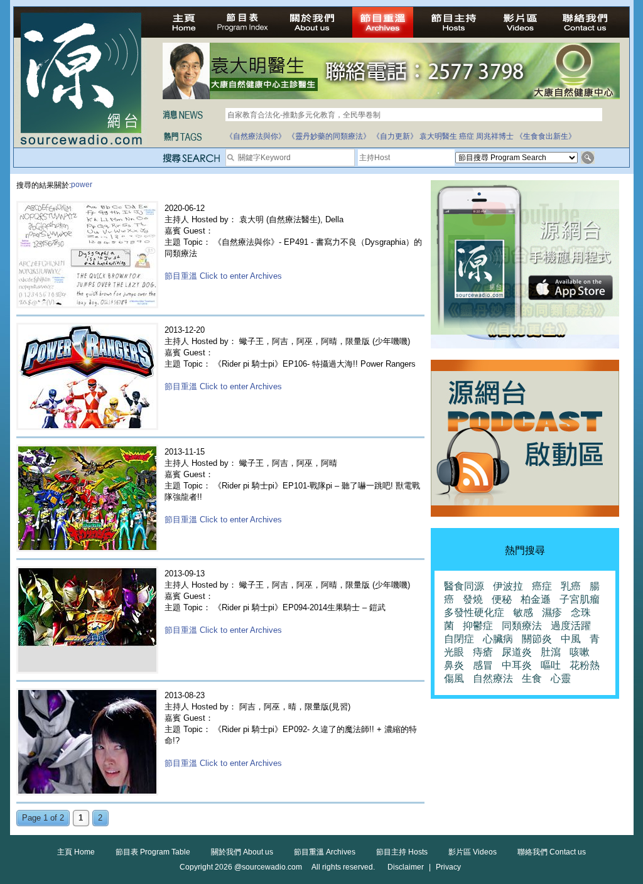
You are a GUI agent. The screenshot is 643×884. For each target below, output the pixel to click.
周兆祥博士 (495, 136)
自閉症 (459, 638)
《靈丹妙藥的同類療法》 (329, 136)
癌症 (466, 136)
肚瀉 (551, 652)
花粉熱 (585, 665)
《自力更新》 (395, 136)
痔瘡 (483, 652)
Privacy (448, 867)
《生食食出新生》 (546, 136)
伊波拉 (508, 586)
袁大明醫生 (438, 136)
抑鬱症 (478, 625)
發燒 (473, 599)
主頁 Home (76, 852)
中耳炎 (517, 665)
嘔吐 (551, 665)
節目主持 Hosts (402, 852)
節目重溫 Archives (324, 852)
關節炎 (537, 638)
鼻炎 (454, 665)
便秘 (502, 599)
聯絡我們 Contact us (551, 852)
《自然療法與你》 (255, 136)
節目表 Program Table (153, 852)
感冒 (483, 665)
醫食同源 (464, 586)
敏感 (523, 612)
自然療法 (493, 678)
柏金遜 (536, 599)
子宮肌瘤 (579, 599)
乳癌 (571, 586)
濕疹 (552, 612)
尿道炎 (517, 652)
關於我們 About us (242, 852)
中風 (571, 638)
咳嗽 (580, 652)
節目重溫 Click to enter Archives (223, 276)
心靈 (561, 678)
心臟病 (498, 638)
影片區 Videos (472, 852)
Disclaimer (405, 867)
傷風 (454, 678)
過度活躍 (571, 625)
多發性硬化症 (474, 612)
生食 (532, 678)
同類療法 (522, 625)
